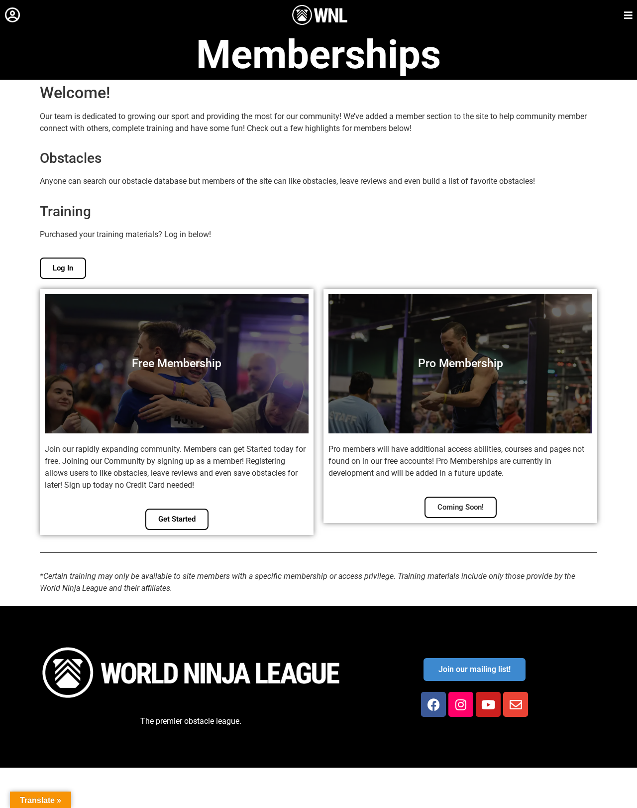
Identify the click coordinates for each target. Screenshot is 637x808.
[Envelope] (515, 704)
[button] (12, 15)
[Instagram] (460, 704)
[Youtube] (488, 704)
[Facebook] (433, 704)
